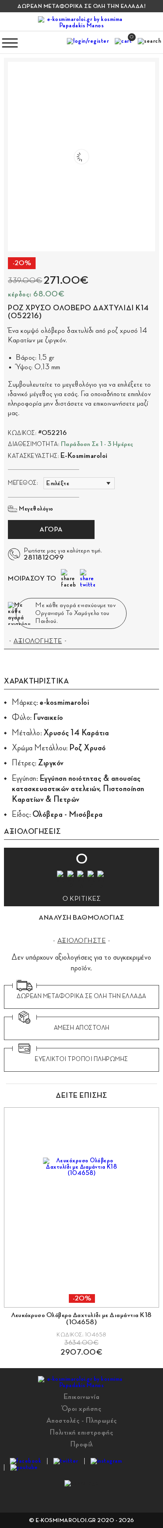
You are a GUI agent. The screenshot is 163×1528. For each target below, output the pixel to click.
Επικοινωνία (82, 1397)
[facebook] (25, 1461)
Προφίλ (81, 1444)
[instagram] (106, 1461)
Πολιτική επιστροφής (82, 1432)
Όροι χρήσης (82, 1408)
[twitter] (65, 1461)
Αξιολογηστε (81, 940)
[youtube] (24, 1467)
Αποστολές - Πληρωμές (81, 1420)
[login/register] (88, 42)
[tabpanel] (81, 1231)
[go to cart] (123, 42)
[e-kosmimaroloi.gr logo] (81, 22)
